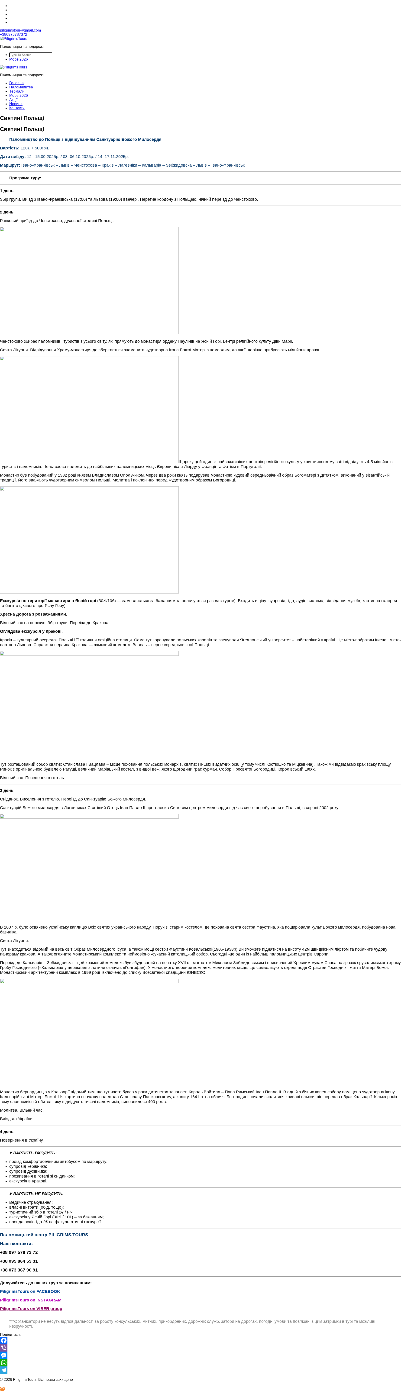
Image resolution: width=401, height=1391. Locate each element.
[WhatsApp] (200, 1362)
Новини (16, 104)
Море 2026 (18, 59)
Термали (16, 91)
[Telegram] (200, 1370)
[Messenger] (200, 1355)
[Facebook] (200, 1340)
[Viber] (200, 1348)
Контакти (17, 108)
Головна (16, 83)
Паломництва (21, 87)
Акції (13, 100)
